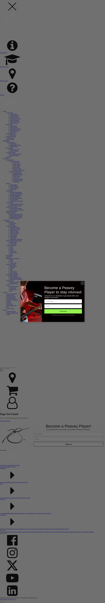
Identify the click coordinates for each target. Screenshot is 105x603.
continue (63, 311)
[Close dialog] (82, 283)
